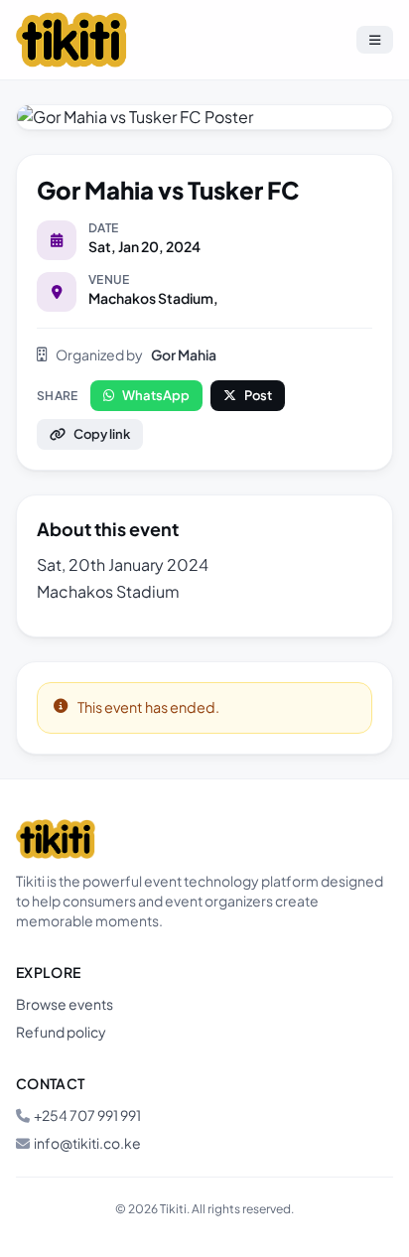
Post (258, 395)
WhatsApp (156, 395)
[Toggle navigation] (374, 40)
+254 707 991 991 (87, 1115)
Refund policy (61, 1032)
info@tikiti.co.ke (87, 1143)
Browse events (64, 1004)
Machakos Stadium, (153, 298)
